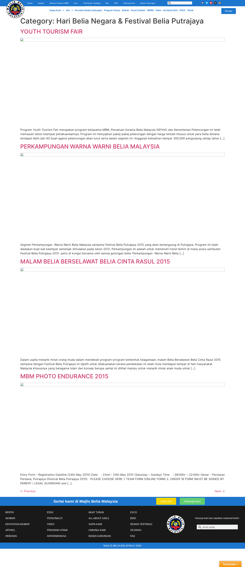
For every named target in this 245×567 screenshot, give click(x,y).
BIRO (133, 518)
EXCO (133, 512)
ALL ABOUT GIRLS (99, 518)
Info (68, 10)
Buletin (125, 10)
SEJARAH (135, 530)
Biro (107, 3)
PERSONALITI (55, 518)
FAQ (116, 3)
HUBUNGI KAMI (97, 530)
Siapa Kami (55, 10)
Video (158, 10)
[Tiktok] (219, 2)
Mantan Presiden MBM (59, 3)
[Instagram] (215, 2)
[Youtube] (211, 2)
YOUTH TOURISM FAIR (51, 31)
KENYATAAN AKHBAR (17, 524)
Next (220, 491)
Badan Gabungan (147, 3)
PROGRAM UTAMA (57, 530)
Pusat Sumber (138, 10)
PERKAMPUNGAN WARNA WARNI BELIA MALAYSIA (90, 146)
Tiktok (190, 10)
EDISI (50, 512)
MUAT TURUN (96, 512)
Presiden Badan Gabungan (88, 10)
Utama (29, 3)
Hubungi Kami (129, 3)
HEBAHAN (11, 536)
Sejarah (41, 3)
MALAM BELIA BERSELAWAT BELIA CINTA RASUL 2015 (95, 261)
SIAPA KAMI (95, 524)
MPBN (150, 10)
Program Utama (112, 10)
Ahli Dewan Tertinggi (91, 3)
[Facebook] (202, 2)
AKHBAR (10, 518)
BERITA (9, 512)
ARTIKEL (10, 530)
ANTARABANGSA (56, 536)
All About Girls (170, 10)
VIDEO (50, 524)
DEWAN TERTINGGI (141, 524)
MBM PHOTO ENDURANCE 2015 (64, 376)
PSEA (182, 10)
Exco (76, 3)
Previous (28, 491)
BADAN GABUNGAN (100, 536)
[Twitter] (206, 2)
